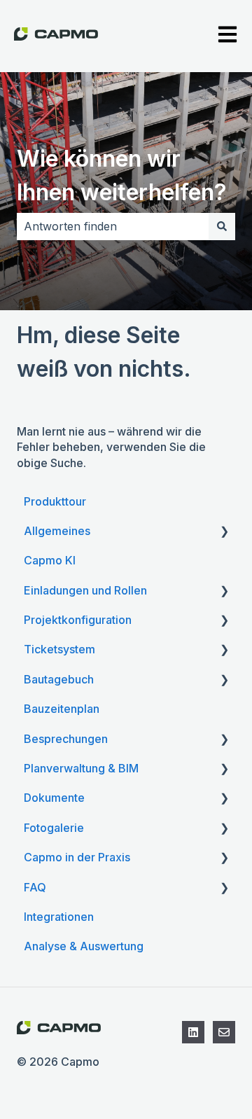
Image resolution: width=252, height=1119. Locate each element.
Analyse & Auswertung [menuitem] (84, 946)
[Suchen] (222, 226)
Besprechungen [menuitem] (66, 739)
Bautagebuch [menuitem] (59, 679)
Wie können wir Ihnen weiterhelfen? (122, 175)
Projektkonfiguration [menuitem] (78, 620)
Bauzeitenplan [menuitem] (61, 709)
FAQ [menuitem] (35, 887)
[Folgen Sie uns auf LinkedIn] (193, 1032)
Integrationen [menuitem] (59, 917)
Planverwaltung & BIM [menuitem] (81, 768)
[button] (224, 531)
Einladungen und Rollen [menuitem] (85, 590)
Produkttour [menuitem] (55, 501)
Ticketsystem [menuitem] (59, 649)
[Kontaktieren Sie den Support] (224, 1032)
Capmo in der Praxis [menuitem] (77, 857)
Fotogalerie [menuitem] (54, 828)
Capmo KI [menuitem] (50, 560)
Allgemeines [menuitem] (57, 531)
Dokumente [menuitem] (54, 798)
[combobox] (113, 226)
